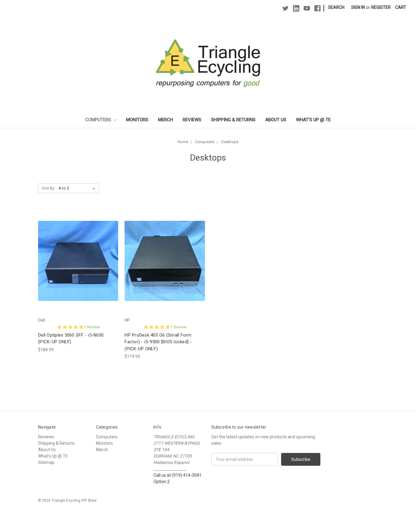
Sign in (358, 7)
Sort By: (48, 188)
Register (381, 7)
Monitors (137, 119)
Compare (76, 266)
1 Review (92, 327)
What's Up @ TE (313, 119)
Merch (165, 119)
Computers (98, 119)
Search (336, 7)
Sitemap (46, 462)
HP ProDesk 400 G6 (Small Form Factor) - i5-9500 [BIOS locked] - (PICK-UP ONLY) (158, 342)
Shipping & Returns (233, 119)
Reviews (192, 119)
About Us (275, 119)
